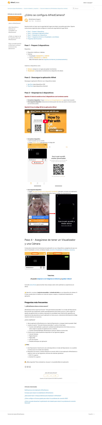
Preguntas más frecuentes (35, 38)
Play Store (30, 86)
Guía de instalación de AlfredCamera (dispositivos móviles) (54, 8)
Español (91, 414)
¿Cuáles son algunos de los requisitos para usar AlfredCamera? (14, 37)
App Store (30, 84)
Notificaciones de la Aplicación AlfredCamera (36, 390)
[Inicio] (13, 3)
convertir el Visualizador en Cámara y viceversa (62, 250)
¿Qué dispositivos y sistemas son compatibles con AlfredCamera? (13, 29)
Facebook (26, 367)
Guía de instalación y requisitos (31, 8)
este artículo (33, 285)
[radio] (47, 376)
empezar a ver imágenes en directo (48, 279)
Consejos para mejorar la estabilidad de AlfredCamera (39, 393)
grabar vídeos (66, 279)
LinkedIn (30, 367)
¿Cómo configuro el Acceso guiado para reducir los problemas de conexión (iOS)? (46, 398)
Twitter (28, 367)
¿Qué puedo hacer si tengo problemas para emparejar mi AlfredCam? (43, 395)
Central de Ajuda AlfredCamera (15, 8)
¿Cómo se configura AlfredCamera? (13, 18)
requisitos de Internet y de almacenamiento (55, 59)
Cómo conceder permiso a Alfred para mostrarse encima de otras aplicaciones (14, 46)
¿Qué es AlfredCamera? (14, 23)
